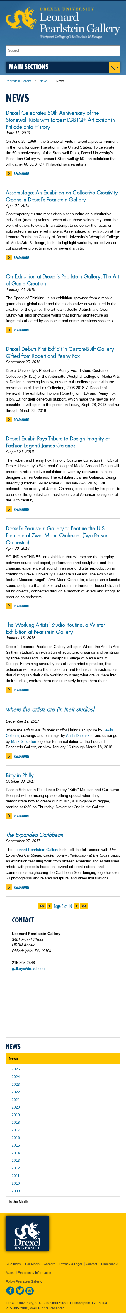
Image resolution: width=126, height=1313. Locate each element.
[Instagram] (29, 1293)
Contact (91, 1264)
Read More (21, 173)
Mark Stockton (23, 741)
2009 (16, 1191)
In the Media (19, 1202)
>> (83, 905)
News (44, 81)
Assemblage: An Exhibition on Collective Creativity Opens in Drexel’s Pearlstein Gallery (62, 196)
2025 (16, 1069)
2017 (16, 1130)
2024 (16, 1077)
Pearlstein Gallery (18, 81)
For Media (32, 1264)
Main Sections (28, 66)
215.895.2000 (17, 1308)
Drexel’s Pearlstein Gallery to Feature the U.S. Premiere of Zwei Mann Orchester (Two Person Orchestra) (57, 535)
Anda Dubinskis (79, 735)
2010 (16, 1183)
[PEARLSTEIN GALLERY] (63, 42)
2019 (16, 1115)
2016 (16, 1138)
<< (42, 905)
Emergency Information (34, 1272)
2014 (16, 1153)
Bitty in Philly (20, 774)
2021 (16, 1100)
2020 (16, 1107)
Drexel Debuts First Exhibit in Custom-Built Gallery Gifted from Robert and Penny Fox (60, 352)
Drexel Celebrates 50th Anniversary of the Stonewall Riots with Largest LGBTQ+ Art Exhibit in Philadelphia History (60, 119)
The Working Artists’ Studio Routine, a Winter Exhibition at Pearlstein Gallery (55, 628)
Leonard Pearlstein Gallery (35, 850)
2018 (16, 1122)
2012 (16, 1168)
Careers (49, 1264)
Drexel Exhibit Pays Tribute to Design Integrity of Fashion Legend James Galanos (58, 442)
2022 (16, 1092)
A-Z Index (14, 1264)
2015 (16, 1145)
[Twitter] (20, 1293)
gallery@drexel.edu (28, 968)
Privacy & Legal (70, 1264)
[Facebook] (10, 1293)
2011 (16, 1176)
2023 (16, 1084)
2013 (16, 1161)
